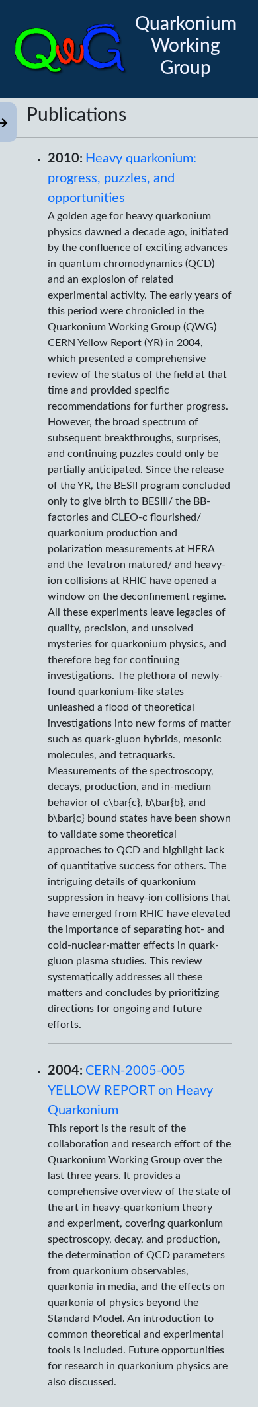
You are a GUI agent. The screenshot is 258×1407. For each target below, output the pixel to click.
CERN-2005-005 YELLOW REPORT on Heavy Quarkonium (130, 1090)
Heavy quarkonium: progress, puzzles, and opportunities (122, 178)
